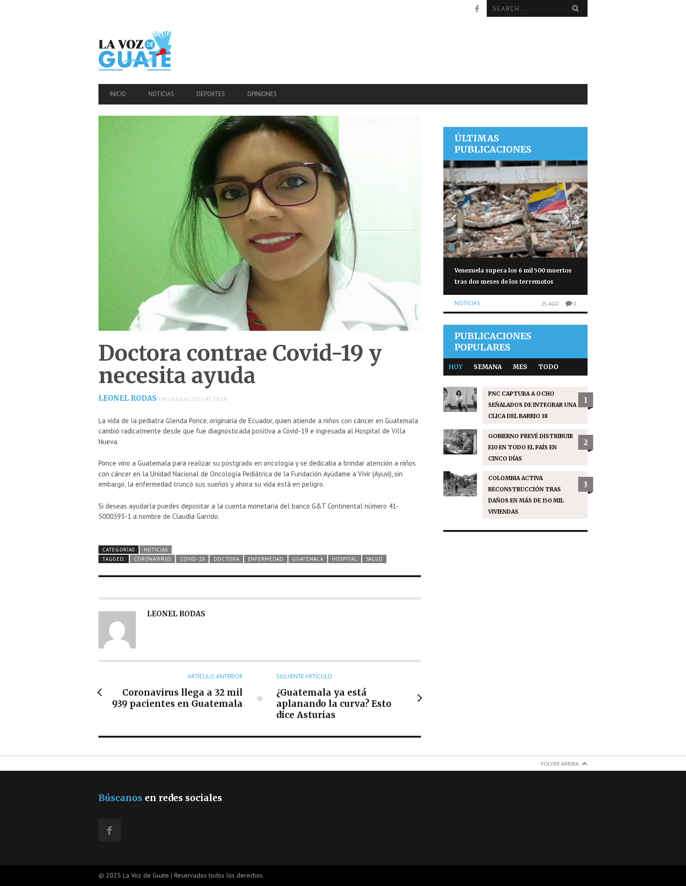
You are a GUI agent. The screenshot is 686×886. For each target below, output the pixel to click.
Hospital (344, 559)
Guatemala (307, 559)
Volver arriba (559, 763)
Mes (520, 367)
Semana (488, 367)
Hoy (455, 367)
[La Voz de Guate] (171, 50)
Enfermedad (266, 559)
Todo (549, 367)
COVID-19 (192, 559)
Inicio (118, 94)
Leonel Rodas (127, 398)
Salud (374, 559)
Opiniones (262, 94)
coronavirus (153, 559)
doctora (226, 559)
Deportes (210, 94)
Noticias (161, 94)
